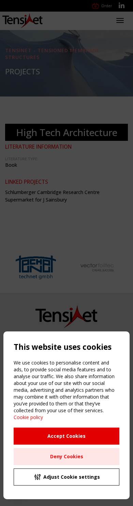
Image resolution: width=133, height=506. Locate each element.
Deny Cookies (66, 456)
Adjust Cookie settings (71, 477)
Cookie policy (28, 417)
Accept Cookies (66, 436)
